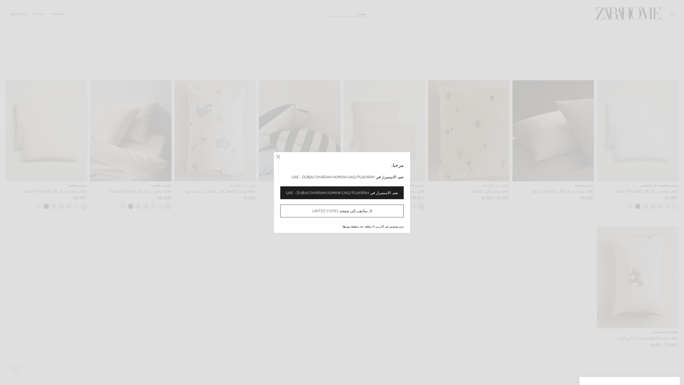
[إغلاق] (278, 156)
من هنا (346, 226)
